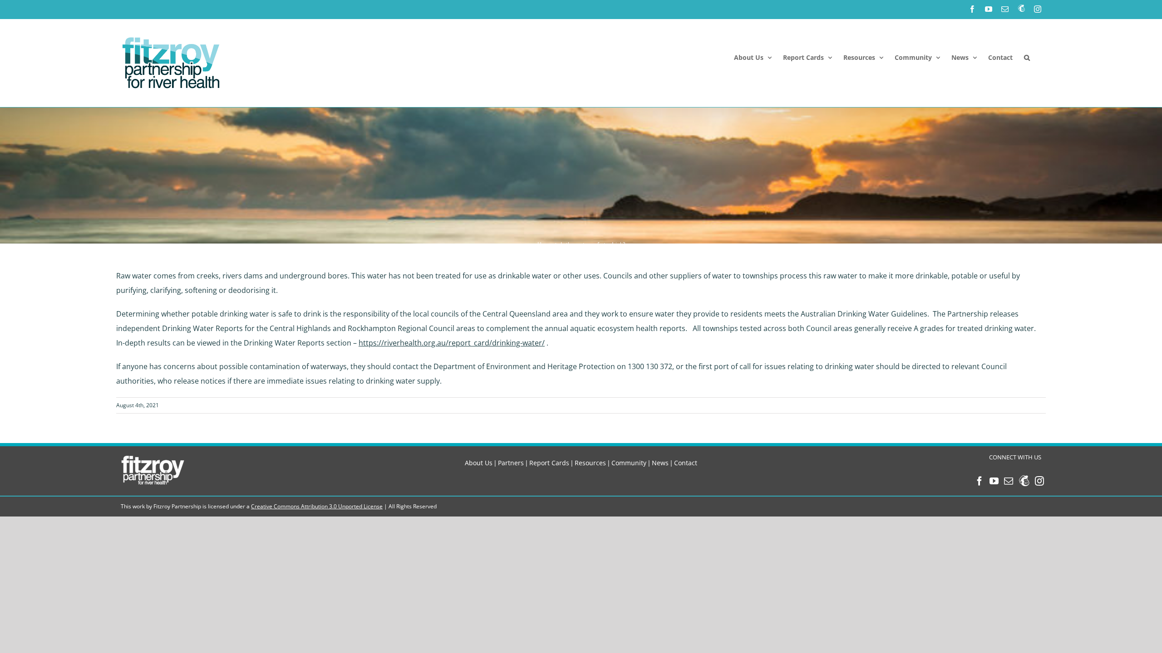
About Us (478, 462)
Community (628, 462)
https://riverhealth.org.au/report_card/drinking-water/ (452, 343)
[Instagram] (1039, 481)
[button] (1027, 57)
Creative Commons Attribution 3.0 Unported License (317, 506)
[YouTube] (994, 481)
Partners (511, 462)
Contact (685, 462)
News (660, 462)
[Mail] (1008, 481)
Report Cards (549, 462)
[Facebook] (979, 481)
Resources (590, 462)
